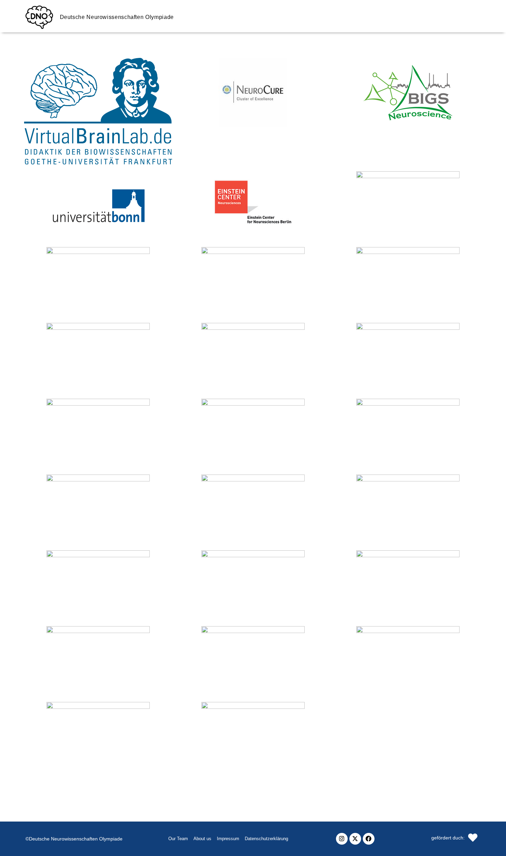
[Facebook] (369, 839)
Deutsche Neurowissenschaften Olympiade (117, 17)
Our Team (178, 838)
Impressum (228, 838)
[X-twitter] (355, 839)
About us (202, 838)
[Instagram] (342, 839)
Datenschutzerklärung (266, 838)
